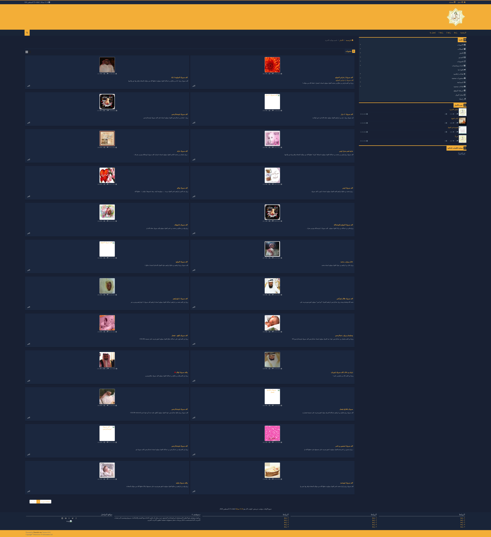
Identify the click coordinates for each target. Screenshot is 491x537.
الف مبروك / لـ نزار (347, 114)
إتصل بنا (433, 33)
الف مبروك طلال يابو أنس (345, 299)
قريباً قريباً (462, 154)
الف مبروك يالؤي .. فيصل (180, 335)
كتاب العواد (454, 118)
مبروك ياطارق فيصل (346, 409)
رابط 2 (448, 33)
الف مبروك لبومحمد (346, 483)
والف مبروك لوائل (182, 372)
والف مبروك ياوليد (182, 483)
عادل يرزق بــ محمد (347, 262)
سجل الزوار (459, 95)
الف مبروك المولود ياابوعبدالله (343, 225)
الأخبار (341, 40)
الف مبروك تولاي (182, 188)
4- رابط (462, 524)
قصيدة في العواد (453, 127)
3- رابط (462, 522)
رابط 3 (441, 33)
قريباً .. (456, 136)
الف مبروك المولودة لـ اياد (179, 77)
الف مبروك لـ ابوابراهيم (180, 299)
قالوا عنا (461, 70)
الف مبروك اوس (347, 188)
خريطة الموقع (459, 91)
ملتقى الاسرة (454, 109)
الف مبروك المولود (182, 262)
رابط (455, 33)
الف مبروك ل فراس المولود (344, 77)
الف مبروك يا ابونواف (181, 225)
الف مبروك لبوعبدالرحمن (179, 114)
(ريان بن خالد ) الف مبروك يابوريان (342, 372)
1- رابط (462, 518)
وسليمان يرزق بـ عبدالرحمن (344, 335)
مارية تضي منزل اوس (346, 151)
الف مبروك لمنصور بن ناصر (344, 446)
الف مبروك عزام (182, 151)
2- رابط (462, 520)
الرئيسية (463, 33)
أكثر (194, 86)
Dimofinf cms (37, 532)
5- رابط (462, 527)
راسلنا (461, 99)
